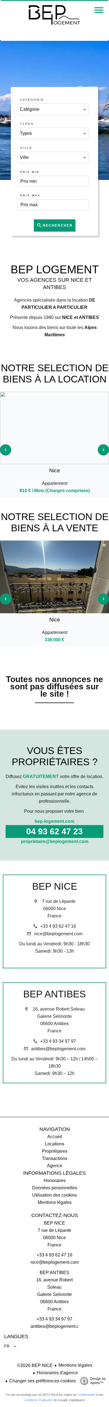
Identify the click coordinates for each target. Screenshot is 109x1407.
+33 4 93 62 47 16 (58, 926)
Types (27, 123)
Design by (98, 1381)
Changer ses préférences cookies (42, 1380)
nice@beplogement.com (58, 933)
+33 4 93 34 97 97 (58, 1041)
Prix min (29, 171)
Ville (26, 147)
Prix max (30, 195)
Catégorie (32, 99)
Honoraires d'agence (57, 1372)
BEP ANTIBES (54, 993)
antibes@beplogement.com (58, 1048)
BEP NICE (54, 886)
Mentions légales (75, 1365)
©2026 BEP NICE (35, 1365)
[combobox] (53, 109)
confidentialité (86, 1394)
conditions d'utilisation (38, 1400)
